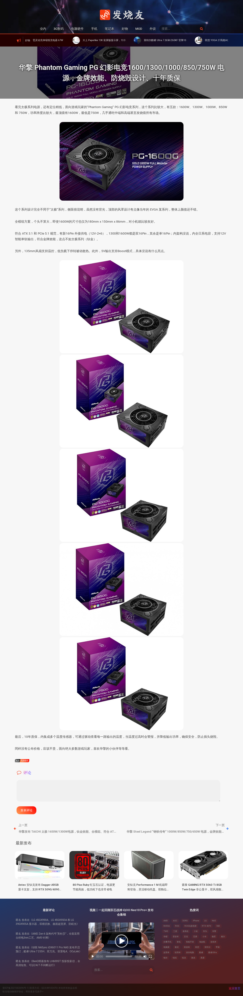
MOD (138, 29)
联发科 (187, 947)
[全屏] (150, 956)
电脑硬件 (77, 29)
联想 (197, 947)
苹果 (218, 947)
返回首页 (235, 988)
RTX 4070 (206, 926)
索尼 (177, 947)
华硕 (165, 936)
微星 (214, 936)
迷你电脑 (190, 952)
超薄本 (166, 952)
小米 (204, 936)
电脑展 (166, 947)
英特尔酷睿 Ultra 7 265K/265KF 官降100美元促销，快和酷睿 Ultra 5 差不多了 (150, 40)
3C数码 (59, 29)
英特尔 (207, 947)
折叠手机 (167, 942)
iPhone (196, 921)
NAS (214, 921)
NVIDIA (166, 926)
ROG (177, 926)
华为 (205, 931)
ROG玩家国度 (190, 926)
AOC (175, 921)
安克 (186, 936)
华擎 (214, 931)
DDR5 (185, 921)
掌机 (179, 942)
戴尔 (223, 936)
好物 (125, 29)
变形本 (176, 936)
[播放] (92, 956)
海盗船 (202, 942)
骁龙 (193, 958)
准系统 (185, 931)
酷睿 (201, 952)
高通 (202, 958)
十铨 (196, 931)
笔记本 (109, 29)
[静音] (145, 956)
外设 (153, 29)
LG (205, 921)
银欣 (165, 958)
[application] (121, 941)
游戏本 (213, 942)
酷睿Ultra (212, 952)
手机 (94, 29)
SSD (218, 926)
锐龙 (184, 958)
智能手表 (190, 942)
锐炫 (175, 958)
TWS (165, 931)
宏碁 (195, 936)
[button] (121, 941)
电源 (18, 761)
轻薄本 (178, 952)
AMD (165, 921)
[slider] (119, 956)
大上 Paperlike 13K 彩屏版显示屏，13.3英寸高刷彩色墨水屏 (80, 40)
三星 (175, 931)
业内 (43, 29)
